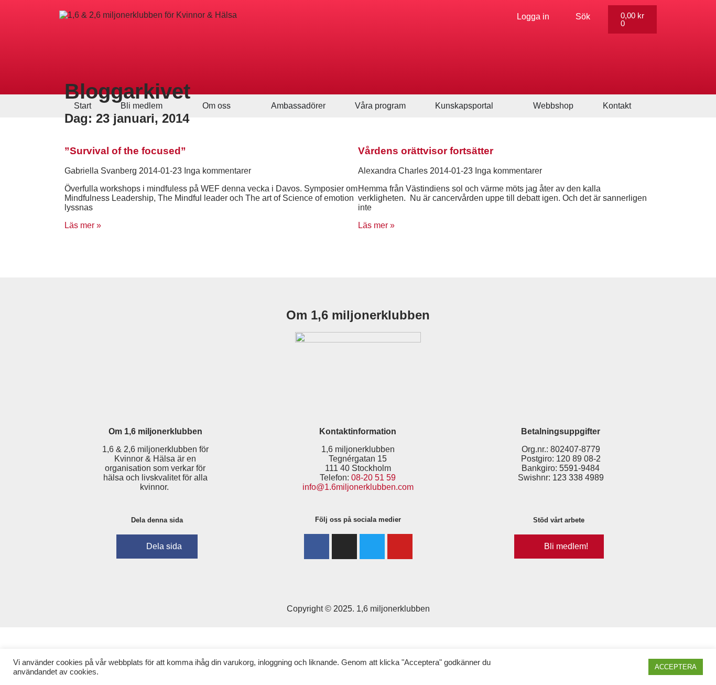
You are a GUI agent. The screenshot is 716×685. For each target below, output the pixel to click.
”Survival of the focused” (125, 150)
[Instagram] (344, 546)
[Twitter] (372, 546)
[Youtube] (400, 546)
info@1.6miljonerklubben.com (358, 487)
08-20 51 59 (373, 477)
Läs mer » (82, 225)
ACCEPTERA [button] (676, 667)
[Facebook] (316, 546)
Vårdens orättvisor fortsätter (425, 150)
